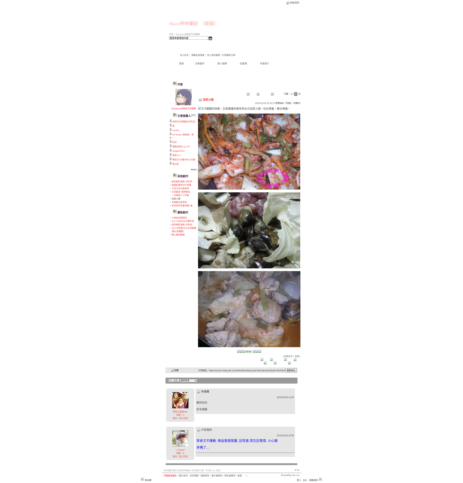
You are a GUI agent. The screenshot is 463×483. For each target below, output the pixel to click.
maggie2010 (178, 151)
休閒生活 (288, 356)
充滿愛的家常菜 (179, 202)
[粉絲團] (142, 479)
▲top (296, 470)
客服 (239, 475)
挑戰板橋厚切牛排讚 (181, 185)
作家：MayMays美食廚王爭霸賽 (184, 34)
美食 (297, 356)
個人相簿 (222, 63)
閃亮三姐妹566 (180, 412)
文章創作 (199, 63)
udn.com (295, 475)
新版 (209, 23)
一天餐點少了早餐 (180, 195)
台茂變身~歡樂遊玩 (181, 192)
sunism (175, 130)
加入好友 (184, 55)
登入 (299, 480)
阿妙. (174, 142)
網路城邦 (294, 2)
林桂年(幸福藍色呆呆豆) (184, 121)
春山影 (175, 164)
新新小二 (176, 155)
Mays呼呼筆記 (183, 23)
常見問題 (194, 475)
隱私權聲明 (229, 475)
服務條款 (205, 475)
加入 (305, 480)
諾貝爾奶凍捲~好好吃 (182, 181)
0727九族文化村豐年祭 (183, 221)
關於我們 (183, 475)
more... (194, 169)
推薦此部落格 (197, 55)
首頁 (181, 63)
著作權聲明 (216, 475)
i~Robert (180, 450)
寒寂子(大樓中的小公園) (184, 159)
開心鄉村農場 (178, 235)
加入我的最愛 (213, 55)
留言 (175, 418)
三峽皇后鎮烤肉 (179, 218)
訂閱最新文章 (228, 55)
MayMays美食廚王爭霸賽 (183, 108)
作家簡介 (264, 63)
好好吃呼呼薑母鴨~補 (182, 205)
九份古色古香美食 (180, 188)
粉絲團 (148, 480)
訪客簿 (243, 63)
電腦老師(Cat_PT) (181, 146)
